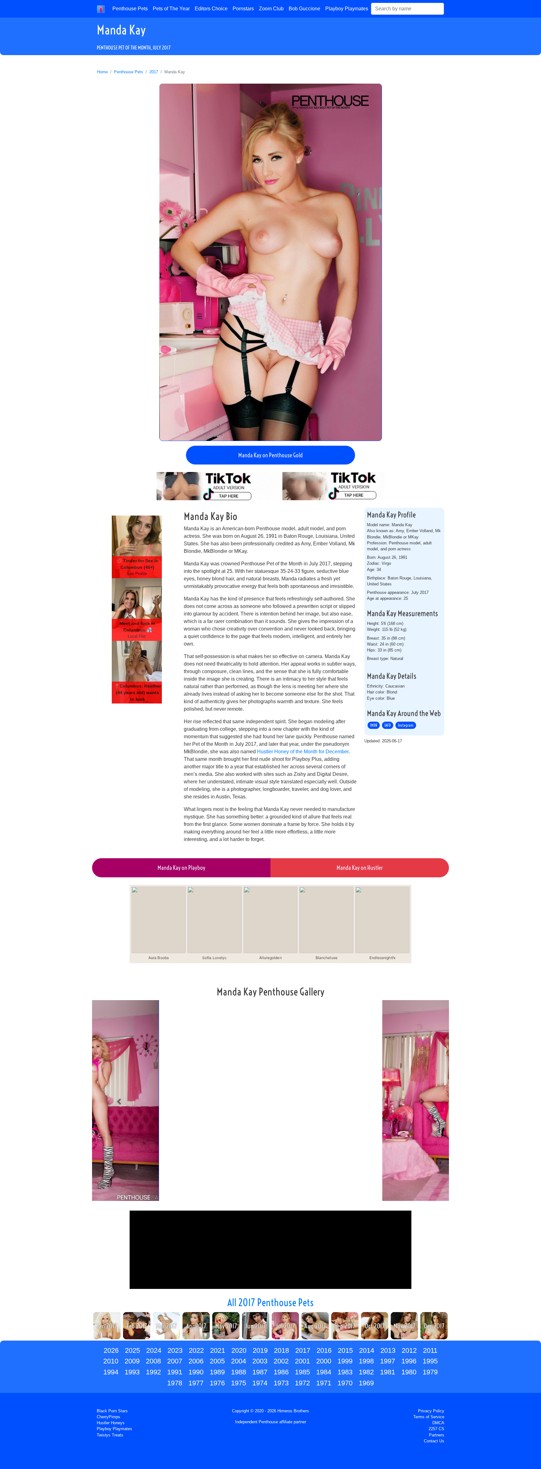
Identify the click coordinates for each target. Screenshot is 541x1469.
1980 (408, 1372)
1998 (366, 1361)
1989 (217, 1372)
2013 (387, 1350)
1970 (345, 1383)
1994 (110, 1372)
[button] (119, 1101)
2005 (217, 1361)
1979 (430, 1372)
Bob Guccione (304, 8)
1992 (153, 1372)
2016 (324, 1350)
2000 (323, 1361)
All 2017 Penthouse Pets (270, 1302)
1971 (323, 1383)
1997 (387, 1361)
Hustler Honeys (111, 1422)
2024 (153, 1350)
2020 (238, 1350)
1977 (196, 1383)
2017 (153, 72)
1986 (281, 1372)
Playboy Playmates (346, 8)
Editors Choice (211, 8)
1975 (238, 1383)
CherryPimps (108, 1416)
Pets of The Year (171, 8)
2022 (196, 1350)
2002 (281, 1361)
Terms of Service (428, 1416)
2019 (260, 1350)
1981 (387, 1372)
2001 (302, 1361)
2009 (132, 1361)
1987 (259, 1372)
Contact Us (434, 1441)
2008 (153, 1361)
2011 (430, 1350)
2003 (259, 1361)
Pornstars (243, 8)
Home (102, 72)
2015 (345, 1350)
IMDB (373, 725)
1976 (217, 1383)
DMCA (438, 1422)
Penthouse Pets (130, 8)
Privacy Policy (431, 1411)
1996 (408, 1361)
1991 (174, 1372)
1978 (174, 1383)
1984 (323, 1372)
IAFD (387, 725)
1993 (132, 1372)
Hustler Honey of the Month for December (302, 751)
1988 (238, 1372)
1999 (345, 1361)
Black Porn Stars (112, 1411)
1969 (366, 1383)
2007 (174, 1361)
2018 (281, 1350)
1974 (259, 1383)
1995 (430, 1361)
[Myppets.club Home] (101, 9)
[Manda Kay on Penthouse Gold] (270, 262)
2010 (110, 1361)
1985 (302, 1372)
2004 (238, 1361)
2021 (217, 1350)
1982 (366, 1372)
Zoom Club (271, 8)
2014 (366, 1350)
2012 (409, 1350)
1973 (281, 1383)
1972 (302, 1383)
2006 (196, 1361)
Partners (436, 1435)
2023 (175, 1350)
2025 (132, 1350)
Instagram (406, 725)
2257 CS (436, 1428)
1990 (196, 1372)
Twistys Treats (110, 1435)
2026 (111, 1350)
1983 (345, 1372)
